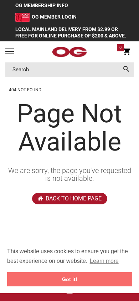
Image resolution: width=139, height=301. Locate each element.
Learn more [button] (104, 261)
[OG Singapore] (69, 52)
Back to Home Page (74, 198)
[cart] (126, 53)
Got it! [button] (69, 279)
